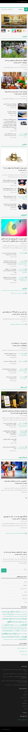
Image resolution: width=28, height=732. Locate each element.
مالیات (17, 630)
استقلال (18, 612)
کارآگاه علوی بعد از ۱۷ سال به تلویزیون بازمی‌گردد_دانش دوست (15, 517)
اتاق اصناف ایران (23, 612)
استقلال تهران (10, 611)
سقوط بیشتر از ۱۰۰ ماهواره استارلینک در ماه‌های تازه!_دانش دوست (9, 270)
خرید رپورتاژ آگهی (23, 651)
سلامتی (24, 144)
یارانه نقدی (17, 639)
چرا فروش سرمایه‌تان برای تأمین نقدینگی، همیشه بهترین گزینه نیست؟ (14, 412)
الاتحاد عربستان (21, 614)
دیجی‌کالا (22, 627)
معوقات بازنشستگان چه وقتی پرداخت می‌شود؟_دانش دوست (16, 61)
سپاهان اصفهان (7, 627)
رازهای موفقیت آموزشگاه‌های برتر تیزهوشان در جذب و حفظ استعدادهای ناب (9, 432)
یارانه (20, 639)
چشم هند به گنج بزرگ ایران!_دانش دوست (11, 112)
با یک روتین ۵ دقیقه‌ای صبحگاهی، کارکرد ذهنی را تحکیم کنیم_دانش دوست (9, 181)
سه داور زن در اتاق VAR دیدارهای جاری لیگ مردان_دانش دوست (15, 313)
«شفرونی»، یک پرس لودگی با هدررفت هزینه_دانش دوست (15, 482)
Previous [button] (14, 21)
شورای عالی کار (21, 629)
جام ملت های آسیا (18, 619)
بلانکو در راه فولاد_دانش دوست (9, 361)
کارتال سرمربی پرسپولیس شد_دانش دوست (11, 377)
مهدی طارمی (8, 630)
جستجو (25, 569)
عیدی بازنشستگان (8, 628)
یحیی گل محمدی (12, 639)
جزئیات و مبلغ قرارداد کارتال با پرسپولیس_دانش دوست (10, 354)
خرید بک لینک (24, 654)
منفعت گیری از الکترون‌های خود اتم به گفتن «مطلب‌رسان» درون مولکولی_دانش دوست (14, 240)
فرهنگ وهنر (23, 457)
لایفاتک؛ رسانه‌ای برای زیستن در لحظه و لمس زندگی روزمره (9, 424)
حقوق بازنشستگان (17, 622)
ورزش (25, 602)
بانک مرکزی (11, 616)
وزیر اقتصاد (21, 633)
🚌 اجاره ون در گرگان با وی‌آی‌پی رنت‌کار (9, 440)
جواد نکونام (24, 622)
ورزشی (24, 288)
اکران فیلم (15, 614)
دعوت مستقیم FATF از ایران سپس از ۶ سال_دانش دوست (10, 134)
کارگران (20, 637)
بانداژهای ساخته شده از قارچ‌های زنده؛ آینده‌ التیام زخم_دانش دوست (9, 279)
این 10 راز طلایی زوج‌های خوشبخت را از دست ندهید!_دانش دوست (9, 189)
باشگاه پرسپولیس (17, 616)
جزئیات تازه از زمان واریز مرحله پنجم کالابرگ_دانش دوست (16, 92)
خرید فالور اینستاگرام (22, 720)
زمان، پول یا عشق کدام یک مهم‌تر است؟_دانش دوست (15, 169)
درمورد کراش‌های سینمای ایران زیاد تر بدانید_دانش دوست (15, 553)
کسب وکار (15, 17)
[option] (14, 28)
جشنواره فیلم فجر (8, 618)
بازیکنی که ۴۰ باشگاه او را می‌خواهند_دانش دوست (19, 344)
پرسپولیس (15, 633)
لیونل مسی (21, 630)
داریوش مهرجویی (17, 625)
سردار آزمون (13, 627)
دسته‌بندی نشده (23, 588)
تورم (25, 618)
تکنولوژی (24, 215)
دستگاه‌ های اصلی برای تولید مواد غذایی (9, 447)
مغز (12, 631)
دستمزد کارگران (9, 625)
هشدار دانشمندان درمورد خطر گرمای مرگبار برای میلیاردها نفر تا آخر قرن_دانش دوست (9, 262)
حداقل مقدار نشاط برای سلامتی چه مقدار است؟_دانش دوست (9, 254)
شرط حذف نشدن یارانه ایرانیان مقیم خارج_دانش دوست (10, 104)
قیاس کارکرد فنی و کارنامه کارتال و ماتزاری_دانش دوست (9, 369)
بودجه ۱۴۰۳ (5, 616)
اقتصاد (24, 36)
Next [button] (3, 21)
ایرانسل (10, 614)
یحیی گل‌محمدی (6, 639)
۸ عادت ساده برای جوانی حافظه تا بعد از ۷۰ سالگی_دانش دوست (9, 197)
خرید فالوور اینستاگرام (22, 648)
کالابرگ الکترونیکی (13, 636)
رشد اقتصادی (19, 627)
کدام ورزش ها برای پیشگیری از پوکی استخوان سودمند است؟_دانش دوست (9, 205)
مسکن (14, 630)
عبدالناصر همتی (14, 629)
